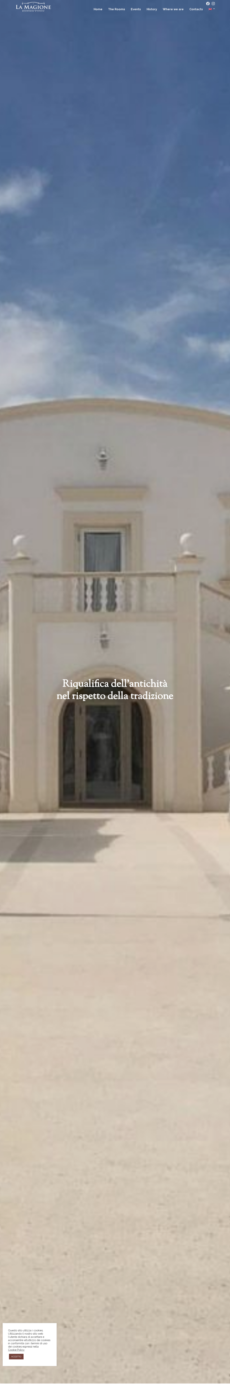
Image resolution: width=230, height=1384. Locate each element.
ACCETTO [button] (16, 1356)
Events (136, 9)
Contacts (196, 9)
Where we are (173, 9)
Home (98, 9)
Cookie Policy (16, 1349)
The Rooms (116, 9)
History (152, 9)
